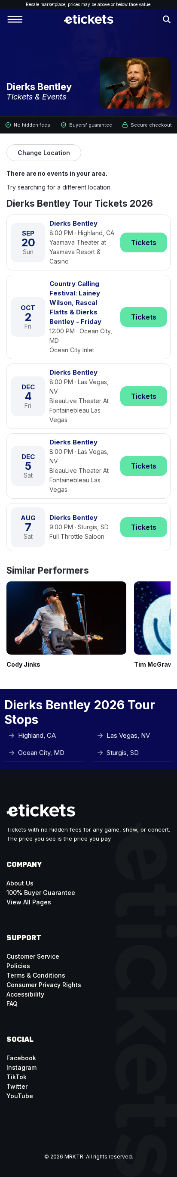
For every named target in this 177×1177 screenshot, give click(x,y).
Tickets (143, 242)
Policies (18, 965)
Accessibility (25, 994)
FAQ (12, 1003)
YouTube (19, 1095)
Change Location (44, 152)
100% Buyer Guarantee (40, 892)
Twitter (16, 1086)
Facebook (21, 1058)
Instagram (21, 1067)
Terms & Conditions (35, 975)
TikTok (16, 1077)
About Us (20, 883)
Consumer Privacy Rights (43, 984)
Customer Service (32, 956)
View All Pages (28, 902)
